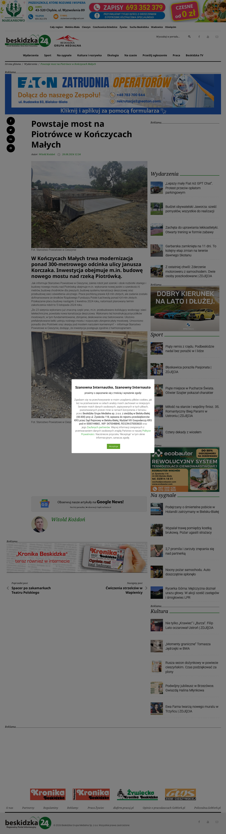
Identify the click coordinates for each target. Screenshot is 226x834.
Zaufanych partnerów (98, 427)
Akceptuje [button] (113, 446)
